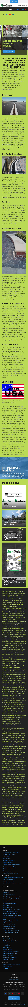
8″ (8, 125)
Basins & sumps (7, 869)
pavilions (19, 815)
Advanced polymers (9, 928)
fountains (5, 815)
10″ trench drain (17, 665)
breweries (5, 805)
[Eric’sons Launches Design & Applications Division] (14, 511)
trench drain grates (8, 144)
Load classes (7, 901)
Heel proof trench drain (10, 913)
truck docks (18, 805)
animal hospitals (13, 807)
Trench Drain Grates (10, 344)
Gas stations (7, 947)
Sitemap (22, 1004)
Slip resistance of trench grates (12, 915)
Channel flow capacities (10, 903)
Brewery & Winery (8, 959)
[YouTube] (25, 9)
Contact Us (5, 962)
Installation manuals (9, 879)
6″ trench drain (20, 663)
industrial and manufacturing (11, 809)
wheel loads (16, 748)
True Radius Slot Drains (11, 228)
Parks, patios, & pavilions (10, 941)
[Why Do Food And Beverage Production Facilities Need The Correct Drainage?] (14, 543)
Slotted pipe (6, 858)
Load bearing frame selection (11, 899)
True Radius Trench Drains (12, 154)
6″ (6, 125)
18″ (16, 125)
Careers (5, 968)
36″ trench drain (15, 669)
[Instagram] (22, 993)
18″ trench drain (15, 667)
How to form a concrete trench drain (14, 884)
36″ (21, 125)
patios (14, 815)
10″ (10, 125)
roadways (17, 813)
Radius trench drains (9, 854)
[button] (3, 9)
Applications (5, 936)
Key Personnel (7, 966)
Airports (5, 943)
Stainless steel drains (9, 860)
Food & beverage (8, 955)
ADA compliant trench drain (11, 909)
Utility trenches (7, 862)
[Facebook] (18, 9)
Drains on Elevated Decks (10, 911)
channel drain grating (8, 739)
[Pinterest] (18, 993)
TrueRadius (5, 181)
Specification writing (9, 894)
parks (10, 815)
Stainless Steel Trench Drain (13, 303)
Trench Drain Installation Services (13, 877)
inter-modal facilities (12, 811)
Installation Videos (8, 882)
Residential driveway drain (11, 873)
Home (3, 847)
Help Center (5, 886)
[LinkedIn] (23, 9)
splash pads (9, 817)
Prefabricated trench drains (11, 852)
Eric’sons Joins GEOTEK (10, 507)
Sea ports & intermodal (10, 953)
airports (22, 804)
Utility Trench (7, 381)
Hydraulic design (8, 922)
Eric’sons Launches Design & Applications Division (11, 523)
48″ (5, 127)
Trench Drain (7, 95)
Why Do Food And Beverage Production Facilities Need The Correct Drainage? (14, 582)
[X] (20, 9)
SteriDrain (21, 306)
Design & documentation (9, 890)
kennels (21, 807)
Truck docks (6, 945)
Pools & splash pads (9, 939)
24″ (18, 125)
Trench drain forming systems (12, 864)
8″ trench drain (6, 665)
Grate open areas (8, 907)
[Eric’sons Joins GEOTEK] (14, 486)
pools (3, 817)
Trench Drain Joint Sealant (11, 930)
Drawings (6, 905)
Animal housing (7, 949)
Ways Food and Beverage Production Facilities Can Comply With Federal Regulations (13, 537)
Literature (6, 892)
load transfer (6, 767)
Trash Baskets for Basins (10, 932)
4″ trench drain (10, 663)
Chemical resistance (9, 924)
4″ (4, 125)
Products (4, 850)
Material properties (9, 926)
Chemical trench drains (10, 867)
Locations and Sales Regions (11, 964)
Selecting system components (11, 897)
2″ (2, 125)
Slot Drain (6, 202)
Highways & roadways (10, 957)
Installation (5, 875)
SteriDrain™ (6, 856)
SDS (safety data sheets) (10, 920)
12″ (13, 125)
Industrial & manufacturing (11, 951)
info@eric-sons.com (14, 979)
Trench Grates (7, 871)
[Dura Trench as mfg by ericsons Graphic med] (6, 5)
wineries (11, 805)
